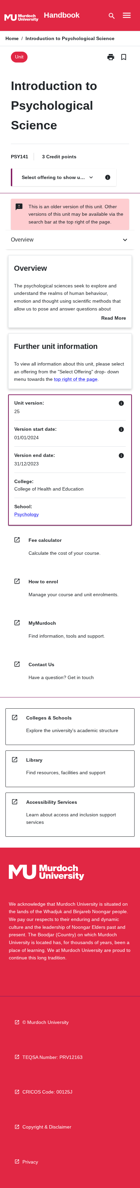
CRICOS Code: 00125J (47, 1092)
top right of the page (76, 379)
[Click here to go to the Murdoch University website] (21, 19)
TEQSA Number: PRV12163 (52, 1057)
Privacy (30, 1162)
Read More (113, 318)
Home (12, 38)
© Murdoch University (45, 1022)
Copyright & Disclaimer (46, 1127)
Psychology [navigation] (26, 514)
